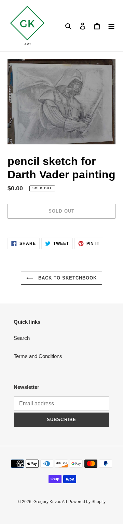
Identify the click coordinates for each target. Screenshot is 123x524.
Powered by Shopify (87, 501)
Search (22, 338)
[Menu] (111, 26)
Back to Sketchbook (67, 278)
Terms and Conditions (38, 356)
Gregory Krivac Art (50, 501)
